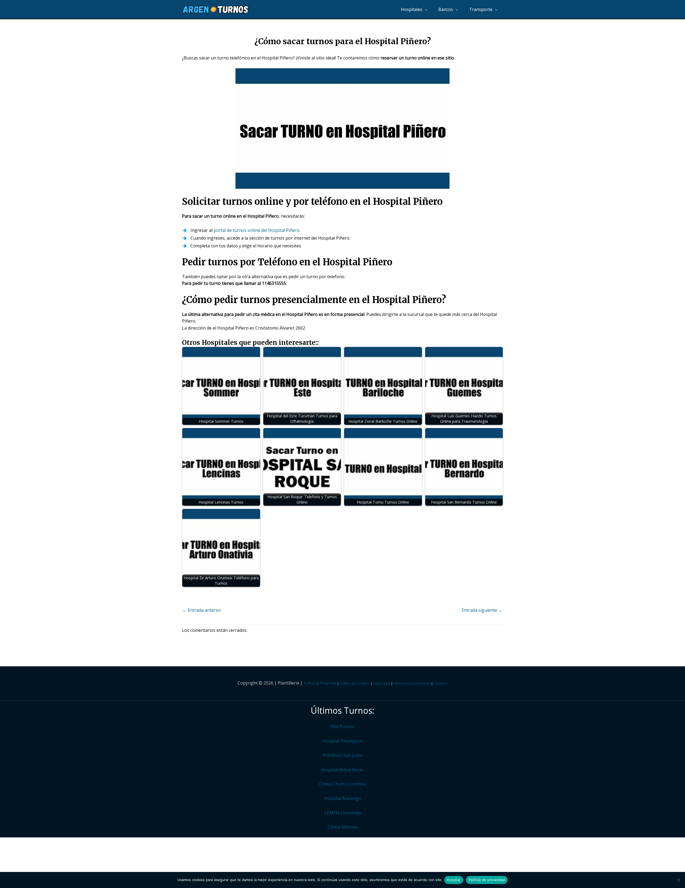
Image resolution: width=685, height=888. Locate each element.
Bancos (445, 9)
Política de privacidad (487, 880)
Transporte (480, 9)
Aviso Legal (381, 683)
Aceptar (454, 880)
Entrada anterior (201, 610)
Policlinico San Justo (343, 755)
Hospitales (411, 9)
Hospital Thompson (342, 741)
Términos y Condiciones (412, 683)
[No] (678, 880)
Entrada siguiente (482, 610)
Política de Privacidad (320, 683)
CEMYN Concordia (342, 813)
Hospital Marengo (342, 798)
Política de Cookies (354, 683)
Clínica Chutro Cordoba (342, 784)
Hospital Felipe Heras (342, 770)
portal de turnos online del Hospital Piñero (256, 230)
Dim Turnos (342, 727)
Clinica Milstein (342, 827)
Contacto (441, 683)
